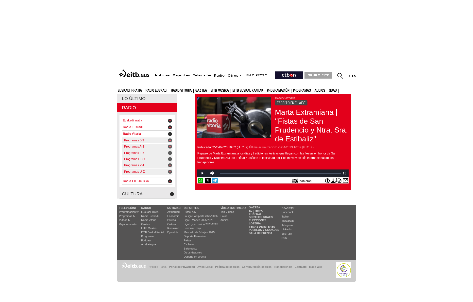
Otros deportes (193, 252)
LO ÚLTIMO (134, 98)
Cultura (171, 224)
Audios (224, 219)
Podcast (146, 240)
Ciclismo (189, 244)
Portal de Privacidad (182, 266)
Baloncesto (190, 248)
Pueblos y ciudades (264, 229)
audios (320, 91)
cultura (132, 193)
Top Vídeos (227, 211)
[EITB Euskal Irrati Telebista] (134, 73)
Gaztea (145, 224)
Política (171, 219)
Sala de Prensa (260, 233)
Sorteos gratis (261, 217)
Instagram (288, 220)
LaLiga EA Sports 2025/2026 (201, 216)
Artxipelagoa (148, 244)
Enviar (345, 180)
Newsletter (288, 207)
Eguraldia (172, 232)
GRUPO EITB (318, 75)
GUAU (333, 91)
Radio (129, 107)
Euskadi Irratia (130, 91)
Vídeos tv (124, 219)
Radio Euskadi (156, 91)
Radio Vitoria (181, 91)
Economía (173, 216)
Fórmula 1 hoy (192, 228)
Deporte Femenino (195, 236)
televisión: (127, 207)
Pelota (187, 240)
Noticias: (174, 207)
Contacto (301, 266)
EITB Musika (220, 91)
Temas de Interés (262, 226)
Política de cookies (227, 266)
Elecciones (257, 220)
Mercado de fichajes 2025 (199, 232)
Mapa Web (315, 266)
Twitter (285, 216)
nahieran (306, 181)
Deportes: (192, 207)
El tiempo (256, 210)
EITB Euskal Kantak (248, 91)
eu (348, 76)
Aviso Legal (205, 266)
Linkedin (286, 229)
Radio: (146, 207)
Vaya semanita (127, 224)
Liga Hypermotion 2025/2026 (201, 224)
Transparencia (283, 266)
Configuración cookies (256, 266)
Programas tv (127, 216)
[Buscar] (340, 76)
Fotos (223, 216)
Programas (302, 91)
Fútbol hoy (190, 211)
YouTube (287, 233)
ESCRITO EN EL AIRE (291, 103)
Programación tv (129, 211)
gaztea (201, 91)
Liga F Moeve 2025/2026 (198, 219)
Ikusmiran (173, 228)
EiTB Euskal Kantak (153, 232)
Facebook (288, 212)
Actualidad (173, 211)
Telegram (287, 225)
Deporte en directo (195, 256)
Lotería (255, 223)
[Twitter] (208, 180)
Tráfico (255, 213)
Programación (278, 91)
